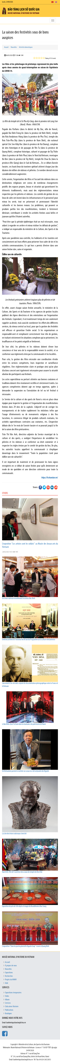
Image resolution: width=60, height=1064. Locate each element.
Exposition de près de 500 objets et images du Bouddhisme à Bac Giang (24, 906)
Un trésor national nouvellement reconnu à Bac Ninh (18, 598)
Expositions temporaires (13, 993)
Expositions (9, 973)
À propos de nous (11, 966)
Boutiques (8, 1013)
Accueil (6, 47)
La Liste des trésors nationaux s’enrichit (14, 834)
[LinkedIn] (52, 487)
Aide (6, 983)
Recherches (9, 976)
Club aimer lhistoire (11, 1006)
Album (7, 1000)
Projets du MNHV (11, 980)
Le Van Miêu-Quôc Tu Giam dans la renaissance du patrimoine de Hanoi (24, 724)
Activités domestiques (26, 47)
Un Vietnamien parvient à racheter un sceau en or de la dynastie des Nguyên (25, 771)
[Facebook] (40, 487)
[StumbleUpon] (56, 487)
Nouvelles (14, 47)
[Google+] (48, 487)
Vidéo (7, 996)
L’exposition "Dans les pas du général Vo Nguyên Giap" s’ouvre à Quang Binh (25, 946)
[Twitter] (44, 487)
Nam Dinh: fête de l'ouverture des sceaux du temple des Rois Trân (22, 872)
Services (8, 1003)
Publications (9, 1010)
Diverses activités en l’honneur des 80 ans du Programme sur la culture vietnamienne (28, 640)
